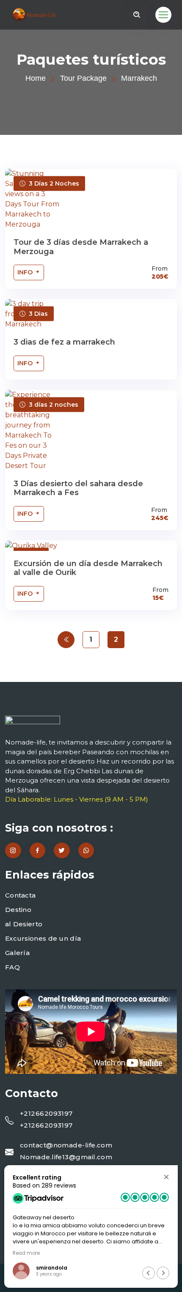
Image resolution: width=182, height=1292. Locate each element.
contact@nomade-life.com (66, 1145)
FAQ (12, 967)
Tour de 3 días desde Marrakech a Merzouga (81, 247)
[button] (166, 1176)
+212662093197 (46, 1113)
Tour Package (83, 78)
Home (35, 78)
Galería (17, 953)
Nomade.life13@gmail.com (66, 1157)
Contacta (20, 895)
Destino (18, 910)
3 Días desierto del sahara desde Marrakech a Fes (78, 488)
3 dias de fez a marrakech (64, 342)
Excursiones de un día (43, 938)
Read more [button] (26, 1253)
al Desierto (23, 924)
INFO (25, 272)
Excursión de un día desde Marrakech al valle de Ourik (88, 568)
